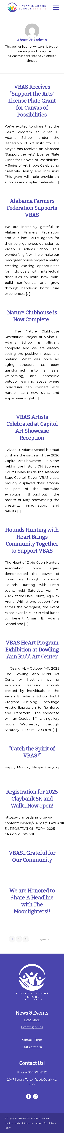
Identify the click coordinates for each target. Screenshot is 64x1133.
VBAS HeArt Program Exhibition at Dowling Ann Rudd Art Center (32, 649)
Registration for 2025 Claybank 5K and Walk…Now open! (32, 799)
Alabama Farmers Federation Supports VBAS (32, 208)
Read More (32, 1020)
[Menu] (54, 7)
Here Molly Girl (40, 1123)
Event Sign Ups (32, 1027)
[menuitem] (54, 7)
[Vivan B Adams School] (26, 7)
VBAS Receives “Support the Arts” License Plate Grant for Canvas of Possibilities (32, 101)
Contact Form (32, 1039)
